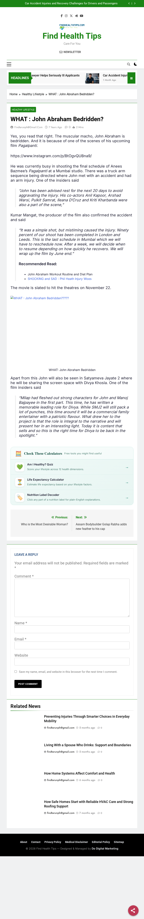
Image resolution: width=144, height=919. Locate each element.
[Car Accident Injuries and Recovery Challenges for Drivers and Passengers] (85, 80)
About (23, 841)
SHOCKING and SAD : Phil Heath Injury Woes (60, 279)
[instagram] (66, 16)
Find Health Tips (72, 36)
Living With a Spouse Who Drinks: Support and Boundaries (87, 745)
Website (21, 655)
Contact (35, 841)
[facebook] (62, 16)
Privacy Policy (52, 841)
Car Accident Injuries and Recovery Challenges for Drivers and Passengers (71, 3)
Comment (24, 576)
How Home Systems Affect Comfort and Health (79, 773)
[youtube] (81, 16)
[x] (71, 16)
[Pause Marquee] (131, 78)
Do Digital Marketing (105, 848)
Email (20, 639)
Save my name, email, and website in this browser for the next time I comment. (68, 672)
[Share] (133, 910)
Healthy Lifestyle (23, 110)
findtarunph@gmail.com (28, 127)
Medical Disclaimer (76, 841)
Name (20, 623)
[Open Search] (128, 64)
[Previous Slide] (129, 3)
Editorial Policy (101, 841)
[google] (76, 16)
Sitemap (119, 841)
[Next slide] (134, 3)
